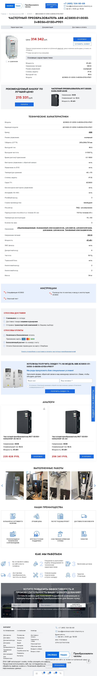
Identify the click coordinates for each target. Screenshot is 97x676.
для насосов (58, 230)
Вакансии (20, 648)
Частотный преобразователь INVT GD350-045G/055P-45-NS (71, 89)
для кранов (47, 230)
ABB (90, 132)
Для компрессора (7, 657)
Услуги (19, 640)
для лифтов (70, 228)
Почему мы (20, 635)
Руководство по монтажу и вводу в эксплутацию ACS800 (71, 294)
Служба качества (23, 650)
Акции (19, 643)
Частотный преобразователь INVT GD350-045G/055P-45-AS (70, 438)
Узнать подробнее (48, 351)
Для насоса (7, 635)
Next (95, 485)
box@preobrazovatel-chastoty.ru (79, 6)
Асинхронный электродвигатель (50, 228)
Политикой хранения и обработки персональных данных (55, 385)
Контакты (20, 656)
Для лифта (6, 638)
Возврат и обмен (36, 649)
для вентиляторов (84, 228)
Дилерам (20, 645)
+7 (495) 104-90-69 (74, 3)
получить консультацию (76, 605)
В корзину (82, 39)
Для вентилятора (9, 640)
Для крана (6, 643)
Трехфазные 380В (7, 650)
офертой (60, 48)
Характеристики (17, 27)
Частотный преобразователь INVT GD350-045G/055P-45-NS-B (21, 438)
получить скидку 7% (60, 391)
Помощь (34, 630)
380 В (89, 235)
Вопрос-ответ (35, 651)
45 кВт (89, 240)
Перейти (24, 104)
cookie (24, 662)
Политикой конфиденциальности (69, 609)
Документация (47, 27)
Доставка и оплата (79, 27)
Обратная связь (36, 646)
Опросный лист (12, 299)
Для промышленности (9, 646)
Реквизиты (20, 653)
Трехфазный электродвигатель (78, 230)
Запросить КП (52, 6)
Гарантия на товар (35, 640)
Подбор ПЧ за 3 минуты (93, 404)
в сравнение (13, 61)
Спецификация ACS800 (15, 292)
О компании (21, 630)
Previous (2, 485)
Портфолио (20, 638)
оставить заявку (82, 44)
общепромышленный (26, 228)
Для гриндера (8, 654)
